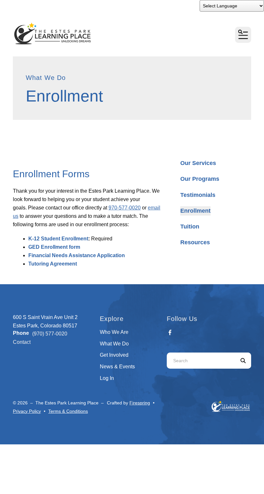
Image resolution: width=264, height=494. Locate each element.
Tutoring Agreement (52, 263)
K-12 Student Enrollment (58, 238)
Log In (107, 378)
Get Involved (114, 355)
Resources (195, 242)
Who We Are (114, 332)
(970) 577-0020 (49, 333)
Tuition (189, 226)
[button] (243, 35)
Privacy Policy (27, 411)
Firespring (139, 402)
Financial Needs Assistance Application (76, 255)
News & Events (117, 366)
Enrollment (195, 211)
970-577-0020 (124, 207)
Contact (22, 342)
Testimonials (197, 195)
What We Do (114, 343)
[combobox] (201, 361)
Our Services (198, 163)
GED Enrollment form (54, 247)
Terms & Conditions (68, 411)
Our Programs (199, 179)
